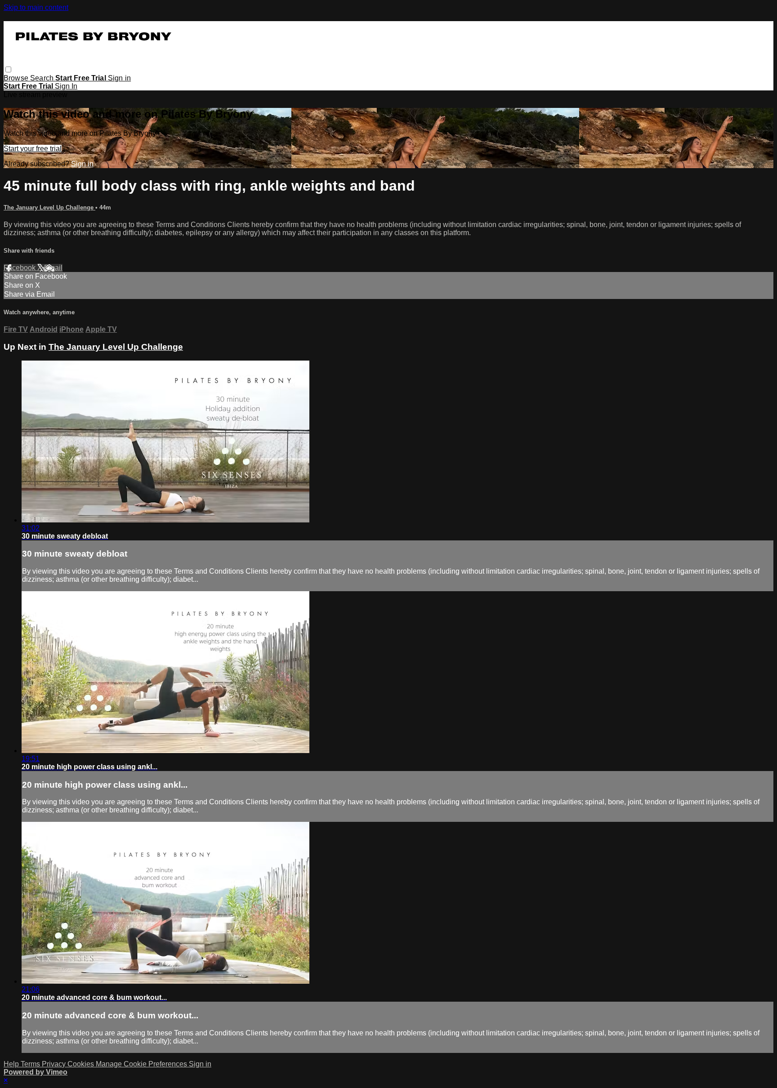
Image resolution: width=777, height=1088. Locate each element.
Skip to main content (36, 7)
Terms (31, 1064)
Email (53, 268)
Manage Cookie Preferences (142, 1064)
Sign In (66, 86)
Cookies (81, 1064)
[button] (8, 69)
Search (42, 78)
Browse (17, 78)
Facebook (20, 268)
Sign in (119, 78)
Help (12, 1064)
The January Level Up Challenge (49, 207)
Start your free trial (33, 148)
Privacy (54, 1064)
